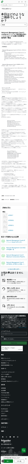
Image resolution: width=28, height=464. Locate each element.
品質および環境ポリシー (7, 402)
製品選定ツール (5, 363)
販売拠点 (3, 379)
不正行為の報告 (5, 392)
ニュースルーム (5, 397)
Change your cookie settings (9, 455)
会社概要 (3, 390)
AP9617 (10, 215)
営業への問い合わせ (6, 376)
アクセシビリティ (5, 395)
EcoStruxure (4, 409)
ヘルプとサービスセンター (8, 372)
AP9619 (10, 230)
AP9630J (11, 220)
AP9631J (11, 225)
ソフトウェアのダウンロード (8, 360)
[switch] (3, 461)
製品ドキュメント (5, 358)
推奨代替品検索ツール (7, 365)
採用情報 (3, 388)
